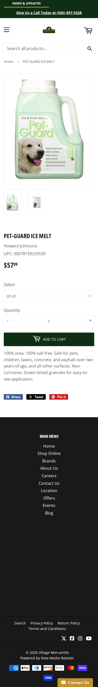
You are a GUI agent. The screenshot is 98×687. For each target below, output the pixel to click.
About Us (49, 468)
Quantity (12, 310)
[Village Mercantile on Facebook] (72, 639)
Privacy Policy (42, 623)
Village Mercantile (54, 652)
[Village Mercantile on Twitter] (63, 639)
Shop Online (49, 453)
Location (49, 490)
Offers (49, 498)
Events (49, 505)
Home (8, 61)
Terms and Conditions (47, 628)
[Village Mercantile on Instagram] (80, 639)
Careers (49, 476)
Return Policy (69, 623)
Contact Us (49, 483)
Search (20, 623)
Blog (49, 513)
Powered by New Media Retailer (47, 658)
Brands (49, 461)
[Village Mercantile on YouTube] (89, 639)
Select (9, 284)
